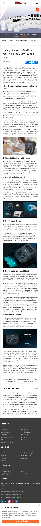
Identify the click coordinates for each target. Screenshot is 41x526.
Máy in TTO (24, 434)
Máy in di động (5, 432)
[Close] (39, 505)
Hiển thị (34, 34)
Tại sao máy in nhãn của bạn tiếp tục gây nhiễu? (15, 409)
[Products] (3, 3)
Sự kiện (15, 34)
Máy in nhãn (24, 429)
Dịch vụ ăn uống (6, 471)
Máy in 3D (23, 437)
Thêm (36, 388)
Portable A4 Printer (7, 442)
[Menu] (37, 3)
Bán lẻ (22, 471)
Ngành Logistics (6, 474)
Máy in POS (4, 429)
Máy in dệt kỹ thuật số (8, 437)
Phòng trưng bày (24, 34)
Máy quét (4, 434)
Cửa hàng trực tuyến (26, 453)
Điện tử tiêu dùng (25, 432)
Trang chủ (25, 36)
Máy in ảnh (23, 440)
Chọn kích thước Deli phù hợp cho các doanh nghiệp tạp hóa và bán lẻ (21, 393)
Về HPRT (7, 34)
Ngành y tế (23, 474)
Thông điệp (16, 36)
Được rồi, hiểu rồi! (20, 521)
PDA (2, 440)
